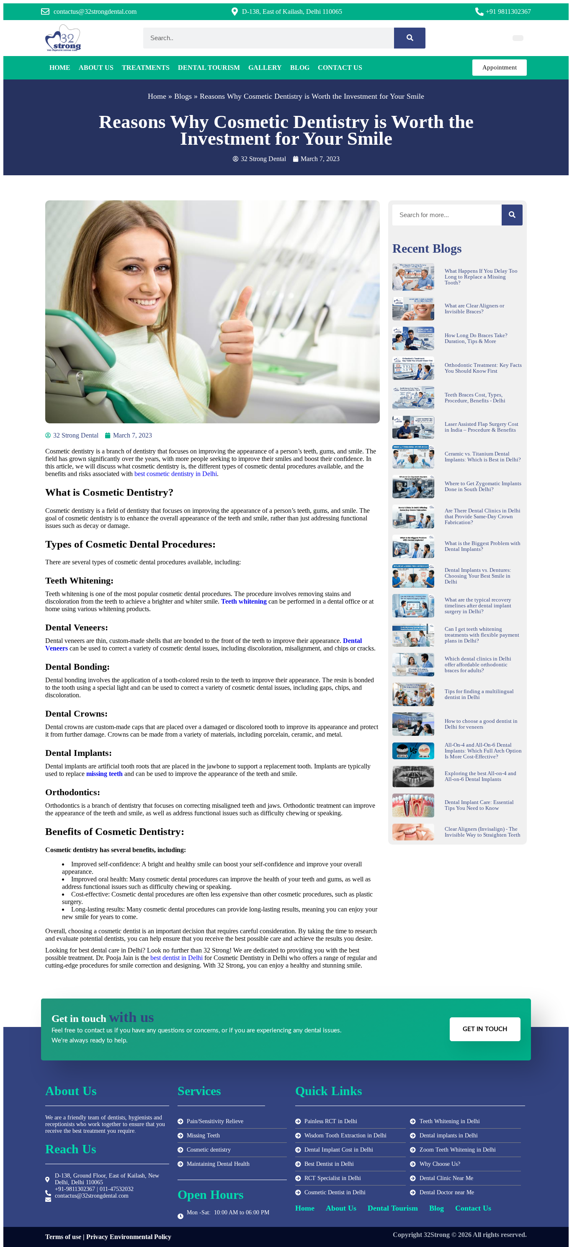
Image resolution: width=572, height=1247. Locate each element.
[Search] (409, 38)
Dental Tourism (209, 67)
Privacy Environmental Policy (128, 1236)
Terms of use (63, 1236)
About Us (96, 67)
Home (59, 67)
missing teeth (104, 773)
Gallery (265, 67)
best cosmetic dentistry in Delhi (175, 473)
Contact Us (340, 67)
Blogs (183, 96)
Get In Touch (485, 1029)
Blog (299, 67)
